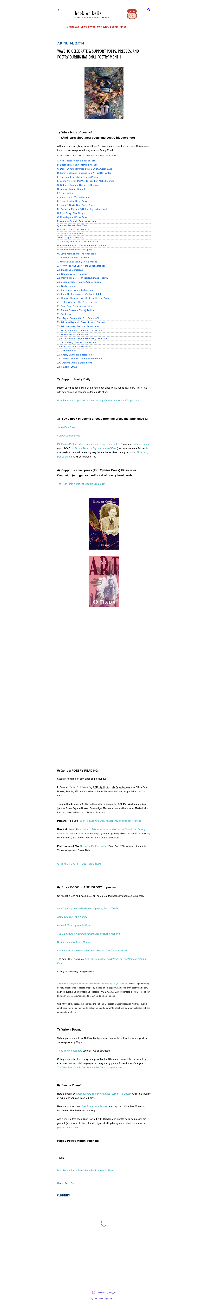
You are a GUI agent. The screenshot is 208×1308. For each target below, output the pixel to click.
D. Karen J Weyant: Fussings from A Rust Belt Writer (84, 173)
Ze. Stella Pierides (66, 286)
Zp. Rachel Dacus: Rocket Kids (73, 334)
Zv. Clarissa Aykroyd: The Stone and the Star (80, 358)
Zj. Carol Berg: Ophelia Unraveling (74, 306)
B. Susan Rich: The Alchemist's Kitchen (77, 164)
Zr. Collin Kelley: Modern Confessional (76, 342)
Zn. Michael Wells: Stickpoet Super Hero (78, 326)
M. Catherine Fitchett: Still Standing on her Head (82, 209)
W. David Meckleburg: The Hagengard (77, 253)
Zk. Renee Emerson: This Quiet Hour (76, 310)
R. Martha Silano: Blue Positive (73, 229)
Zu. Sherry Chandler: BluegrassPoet (75, 354)
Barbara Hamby (141, 444)
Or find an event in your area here (79, 863)
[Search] (149, 9)
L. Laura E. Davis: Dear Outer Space (76, 205)
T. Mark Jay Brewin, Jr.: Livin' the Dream (77, 241)
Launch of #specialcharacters (97, 829)
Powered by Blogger (106, 1292)
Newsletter (88, 27)
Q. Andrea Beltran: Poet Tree (72, 225)
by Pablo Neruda (72, 916)
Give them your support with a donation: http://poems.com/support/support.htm (98, 400)
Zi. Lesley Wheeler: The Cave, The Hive (77, 302)
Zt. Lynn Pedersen (66, 350)
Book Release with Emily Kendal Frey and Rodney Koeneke (110, 820)
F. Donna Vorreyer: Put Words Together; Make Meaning (85, 181)
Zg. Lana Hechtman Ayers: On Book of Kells (79, 294)
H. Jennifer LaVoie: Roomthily (72, 189)
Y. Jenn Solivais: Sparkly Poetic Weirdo (77, 261)
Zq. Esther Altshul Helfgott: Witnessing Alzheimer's (83, 338)
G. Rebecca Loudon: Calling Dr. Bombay (78, 185)
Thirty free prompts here (69, 1050)
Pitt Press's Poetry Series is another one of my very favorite (87, 444)
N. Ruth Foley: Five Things (71, 213)
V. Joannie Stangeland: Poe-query (74, 249)
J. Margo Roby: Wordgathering (73, 197)
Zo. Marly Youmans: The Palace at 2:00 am (79, 330)
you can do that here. (68, 1127)
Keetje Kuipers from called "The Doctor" (104, 1093)
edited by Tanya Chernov (92, 983)
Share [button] (60, 1183)
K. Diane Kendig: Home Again (72, 201)
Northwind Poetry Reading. (94, 846)
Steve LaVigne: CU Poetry (70, 237)
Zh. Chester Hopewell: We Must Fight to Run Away (83, 298)
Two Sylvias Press (107, 27)
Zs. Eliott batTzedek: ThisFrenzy (74, 346)
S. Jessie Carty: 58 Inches (70, 233)
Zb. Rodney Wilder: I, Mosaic (72, 274)
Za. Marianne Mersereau (70, 270)
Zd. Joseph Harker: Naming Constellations (79, 282)
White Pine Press (66, 427)
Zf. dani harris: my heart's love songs (76, 290)
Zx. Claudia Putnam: (67, 366)
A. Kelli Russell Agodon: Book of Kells (76, 160)
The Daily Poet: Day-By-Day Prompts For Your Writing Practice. (89, 1067)
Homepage (73, 27)
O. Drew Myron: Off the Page (72, 217)
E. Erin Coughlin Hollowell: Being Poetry (77, 177)
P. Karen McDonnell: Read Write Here (76, 221)
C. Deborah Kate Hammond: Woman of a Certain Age (84, 168)
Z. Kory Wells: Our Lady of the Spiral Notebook (81, 265)
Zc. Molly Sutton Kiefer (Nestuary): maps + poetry (82, 277)
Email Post (70, 1183)
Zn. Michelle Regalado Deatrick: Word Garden (81, 322)
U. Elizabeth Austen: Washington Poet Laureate (81, 245)
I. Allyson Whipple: (66, 193)
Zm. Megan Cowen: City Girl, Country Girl (78, 318)
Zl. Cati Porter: (64, 314)
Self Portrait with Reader (94, 1106)
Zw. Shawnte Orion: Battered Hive (74, 362)
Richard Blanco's (95, 448)
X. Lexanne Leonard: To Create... (74, 257)
